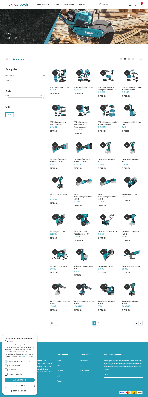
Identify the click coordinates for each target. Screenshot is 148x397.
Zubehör (55, 5)
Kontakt (82, 5)
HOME (7, 38)
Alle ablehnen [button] (20, 386)
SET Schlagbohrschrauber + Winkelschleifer (132, 88)
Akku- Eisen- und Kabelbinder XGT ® (81, 232)
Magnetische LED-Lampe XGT (83, 267)
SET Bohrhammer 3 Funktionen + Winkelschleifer (81, 124)
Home (59, 361)
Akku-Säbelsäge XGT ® (131, 266)
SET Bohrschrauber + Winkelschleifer (58, 123)
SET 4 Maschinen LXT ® (83, 87)
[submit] (141, 375)
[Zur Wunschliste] (136, 5)
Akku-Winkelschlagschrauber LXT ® (83, 196)
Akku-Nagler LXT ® (129, 194)
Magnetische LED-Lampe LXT (131, 123)
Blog (58, 376)
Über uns (60, 371)
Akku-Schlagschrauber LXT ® (108, 160)
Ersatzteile (69, 5)
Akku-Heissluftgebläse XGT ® (130, 232)
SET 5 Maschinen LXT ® (59, 87)
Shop (58, 366)
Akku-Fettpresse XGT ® (59, 266)
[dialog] (19, 364)
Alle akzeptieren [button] (19, 380)
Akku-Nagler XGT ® (105, 266)
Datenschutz (84, 371)
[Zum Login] (130, 5)
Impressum (84, 361)
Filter (141, 59)
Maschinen (41, 5)
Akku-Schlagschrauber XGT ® (106, 302)
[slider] (7, 98)
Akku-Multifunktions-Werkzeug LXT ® (58, 160)
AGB (81, 366)
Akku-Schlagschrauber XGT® (130, 302)
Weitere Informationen (26, 356)
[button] (20, 391)
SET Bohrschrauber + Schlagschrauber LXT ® (107, 88)
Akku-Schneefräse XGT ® (107, 231)
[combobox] (113, 4)
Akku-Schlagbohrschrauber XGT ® (60, 302)
